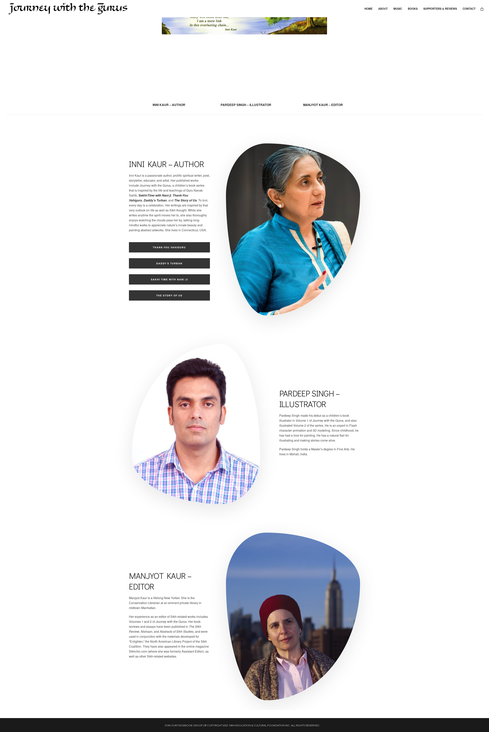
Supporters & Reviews (440, 9)
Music (397, 9)
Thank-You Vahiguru (169, 247)
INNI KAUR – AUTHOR (169, 105)
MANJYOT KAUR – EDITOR (323, 105)
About (383, 9)
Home (368, 9)
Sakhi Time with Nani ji (169, 279)
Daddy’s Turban (155, 200)
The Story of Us (169, 295)
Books (413, 9)
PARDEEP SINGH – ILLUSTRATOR (246, 105)
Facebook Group (190, 725)
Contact (469, 9)
